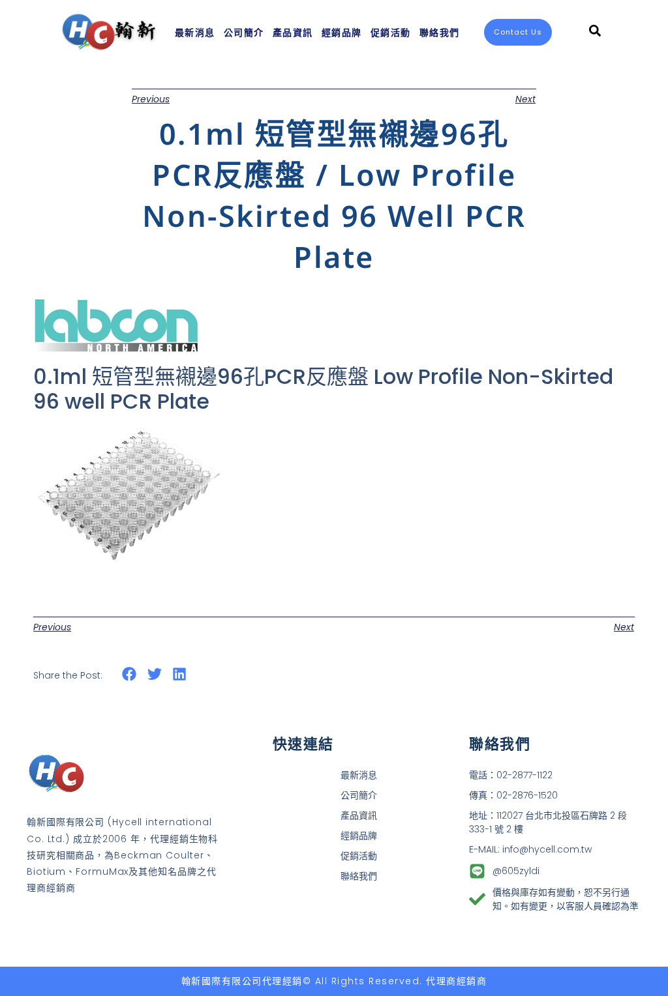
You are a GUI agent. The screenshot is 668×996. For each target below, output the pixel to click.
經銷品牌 (342, 32)
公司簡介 (244, 32)
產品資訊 (293, 32)
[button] (129, 674)
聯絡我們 (439, 32)
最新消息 (195, 32)
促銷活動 (391, 32)
